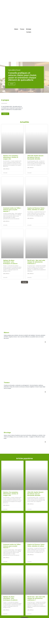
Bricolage (28, 29)
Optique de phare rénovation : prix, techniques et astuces (10, 262)
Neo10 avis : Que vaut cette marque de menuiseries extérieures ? (36, 262)
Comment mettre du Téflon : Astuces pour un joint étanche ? (12, 209)
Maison (16, 29)
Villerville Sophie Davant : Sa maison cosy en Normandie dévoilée (35, 157)
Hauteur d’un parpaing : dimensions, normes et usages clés (11, 157)
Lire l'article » (6, 168)
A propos (28, 32)
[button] (24, 282)
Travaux (22, 29)
